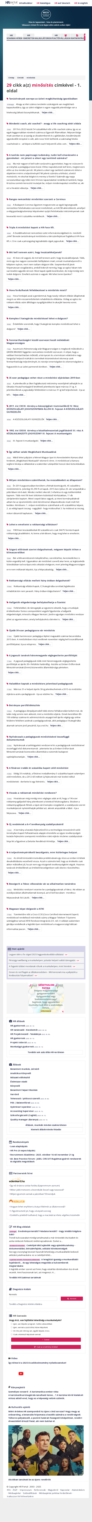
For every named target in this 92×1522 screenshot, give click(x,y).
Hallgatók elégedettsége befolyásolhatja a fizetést (37, 602)
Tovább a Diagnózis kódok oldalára (25, 1304)
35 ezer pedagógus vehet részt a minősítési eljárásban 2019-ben (44, 377)
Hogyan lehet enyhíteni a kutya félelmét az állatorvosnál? (37, 1206)
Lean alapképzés (19, 1146)
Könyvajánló (18, 1387)
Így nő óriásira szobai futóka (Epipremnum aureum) (35, 1185)
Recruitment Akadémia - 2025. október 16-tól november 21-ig (42, 1154)
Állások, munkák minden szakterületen (46, 1125)
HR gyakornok (22, 1025)
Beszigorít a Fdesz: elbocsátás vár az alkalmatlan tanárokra (42, 883)
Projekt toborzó (23, 1042)
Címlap (11, 78)
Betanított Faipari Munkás (23, 1090)
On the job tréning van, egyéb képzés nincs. (31, 1331)
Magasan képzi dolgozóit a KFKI (26, 908)
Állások (17, 1064)
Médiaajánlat (14, 1493)
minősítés (31, 78)
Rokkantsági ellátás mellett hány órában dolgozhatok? (39, 580)
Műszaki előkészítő (20, 1077)
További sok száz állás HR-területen (46, 1052)
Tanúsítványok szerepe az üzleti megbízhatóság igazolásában (43, 98)
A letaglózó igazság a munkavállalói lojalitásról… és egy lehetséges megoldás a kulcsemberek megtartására (43, 1262)
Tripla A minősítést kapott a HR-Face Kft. (31, 227)
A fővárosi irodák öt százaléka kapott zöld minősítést (38, 768)
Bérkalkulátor (25, 3)
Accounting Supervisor (26, 1111)
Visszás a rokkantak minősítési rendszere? (32, 792)
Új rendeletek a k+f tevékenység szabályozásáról (35, 824)
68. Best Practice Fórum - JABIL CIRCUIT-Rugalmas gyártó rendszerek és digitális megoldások (45, 1160)
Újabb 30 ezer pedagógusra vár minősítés (31, 630)
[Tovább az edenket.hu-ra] (46, 1179)
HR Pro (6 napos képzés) (22, 1150)
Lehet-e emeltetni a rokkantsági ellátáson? (33, 524)
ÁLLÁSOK (65, 38)
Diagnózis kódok (22, 1289)
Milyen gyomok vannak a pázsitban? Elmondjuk (32, 1194)
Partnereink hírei (23, 1173)
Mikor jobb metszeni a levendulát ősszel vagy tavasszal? (37, 1189)
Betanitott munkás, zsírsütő (24, 1069)
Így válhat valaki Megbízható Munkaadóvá (32, 451)
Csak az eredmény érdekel (47, 1347)
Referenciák (40, 1490)
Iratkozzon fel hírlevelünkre (20, 1496)
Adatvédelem (78, 1490)
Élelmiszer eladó (18, 1081)
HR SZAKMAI (11, 37)
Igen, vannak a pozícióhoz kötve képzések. (30, 1327)
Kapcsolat (65, 1490)
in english (81, 3)
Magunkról (53, 1490)
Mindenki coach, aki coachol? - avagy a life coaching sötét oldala (44, 123)
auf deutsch (62, 3)
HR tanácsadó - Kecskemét (28, 1029)
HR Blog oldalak (22, 1226)
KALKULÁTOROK (43, 38)
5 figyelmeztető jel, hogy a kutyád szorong (30, 1211)
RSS (9, 1490)
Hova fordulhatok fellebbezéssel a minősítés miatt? (37, 290)
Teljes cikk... (48, 112)
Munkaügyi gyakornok (26, 1046)
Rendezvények (21, 1142)
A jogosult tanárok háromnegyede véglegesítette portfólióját (42, 655)
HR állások (19, 1021)
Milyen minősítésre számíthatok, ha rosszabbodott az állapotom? (45, 480)
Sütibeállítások (30, 1493)
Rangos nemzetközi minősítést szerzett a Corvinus (37, 199)
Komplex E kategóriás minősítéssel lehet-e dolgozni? (38, 318)
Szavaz (46, 1339)
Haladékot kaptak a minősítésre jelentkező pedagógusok (40, 683)
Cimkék (20, 78)
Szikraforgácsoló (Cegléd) (28, 1115)
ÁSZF (15, 1490)
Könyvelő (15, 1085)
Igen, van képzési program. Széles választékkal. (33, 1324)
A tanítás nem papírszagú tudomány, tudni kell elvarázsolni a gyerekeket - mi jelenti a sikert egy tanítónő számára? (42, 157)
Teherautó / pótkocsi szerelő (29, 1098)
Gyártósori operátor (25, 1107)
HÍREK (19, 38)
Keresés (13, 1294)
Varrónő (14, 1094)
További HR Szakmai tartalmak (25, 1277)
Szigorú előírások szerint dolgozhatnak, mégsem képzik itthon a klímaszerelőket (44, 551)
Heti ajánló (18, 948)
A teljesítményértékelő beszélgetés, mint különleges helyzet (42, 852)
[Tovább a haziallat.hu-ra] (46, 1201)
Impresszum (26, 1490)
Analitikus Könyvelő (20, 1073)
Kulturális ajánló (20, 1407)
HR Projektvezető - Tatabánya (30, 1034)
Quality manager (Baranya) (28, 1119)
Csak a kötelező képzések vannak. (27, 1334)
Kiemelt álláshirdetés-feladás (46, 1129)
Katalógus (43, 3)
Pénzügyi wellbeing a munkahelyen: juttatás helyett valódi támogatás (44, 960)
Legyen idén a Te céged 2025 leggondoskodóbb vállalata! (38, 954)
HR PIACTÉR (56, 37)
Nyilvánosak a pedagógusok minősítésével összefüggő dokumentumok (38, 738)
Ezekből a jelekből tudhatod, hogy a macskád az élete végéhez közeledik (45, 1215)
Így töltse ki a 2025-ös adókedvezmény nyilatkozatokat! (37, 1362)
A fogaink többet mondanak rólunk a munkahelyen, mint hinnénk (42, 966)
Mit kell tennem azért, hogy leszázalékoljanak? (35, 252)
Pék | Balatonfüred (24, 1102)
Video (14, 1358)
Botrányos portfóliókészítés (24, 705)
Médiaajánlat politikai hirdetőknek (55, 1493)
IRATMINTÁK (77, 38)
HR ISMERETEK (28, 37)
